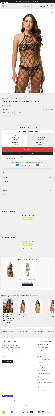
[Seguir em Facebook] (3, 401)
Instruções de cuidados (44, 365)
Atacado (39, 350)
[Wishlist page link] (51, 6)
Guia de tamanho (42, 371)
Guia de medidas (48, 109)
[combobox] (8, 328)
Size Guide (5, 181)
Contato (39, 353)
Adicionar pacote (27, 149)
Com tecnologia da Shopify (36, 408)
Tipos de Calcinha (42, 368)
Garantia (39, 356)
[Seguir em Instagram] (6, 401)
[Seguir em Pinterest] (10, 401)
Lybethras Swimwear (12, 98)
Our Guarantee (6, 177)
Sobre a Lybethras (42, 348)
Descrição (5, 173)
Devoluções (40, 379)
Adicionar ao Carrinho (8, 331)
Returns (5, 190)
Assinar (7, 361)
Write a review (27, 218)
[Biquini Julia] (23, 306)
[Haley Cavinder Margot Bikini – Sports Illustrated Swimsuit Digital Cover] (8, 306)
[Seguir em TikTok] (14, 401)
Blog (38, 387)
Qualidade (40, 362)
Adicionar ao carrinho (27, 128)
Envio (38, 376)
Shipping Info (6, 186)
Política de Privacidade (43, 373)
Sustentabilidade (42, 390)
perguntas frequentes (43, 359)
